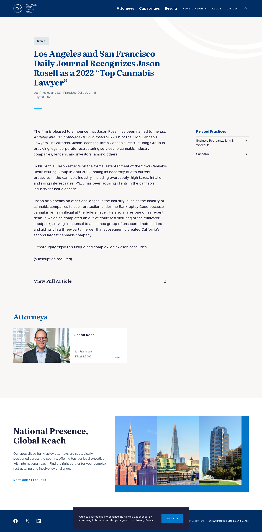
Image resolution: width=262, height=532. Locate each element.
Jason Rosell (85, 335)
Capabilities (149, 8)
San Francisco (83, 351)
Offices (232, 8)
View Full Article (53, 281)
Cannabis (202, 154)
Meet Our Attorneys (29, 480)
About (217, 8)
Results (171, 8)
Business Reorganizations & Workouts (214, 143)
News (41, 41)
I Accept (172, 518)
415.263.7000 (82, 356)
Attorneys (125, 8)
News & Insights (195, 8)
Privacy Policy (144, 520)
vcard (118, 357)
